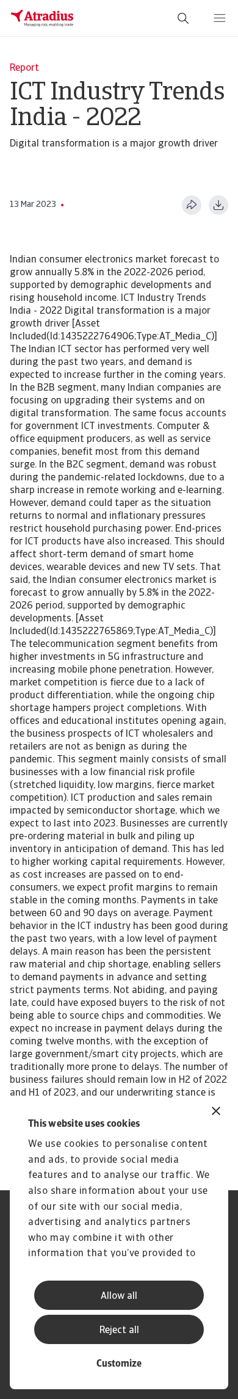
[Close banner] (216, 1112)
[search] (183, 18)
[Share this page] (191, 205)
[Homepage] (42, 18)
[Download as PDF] (218, 205)
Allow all (119, 1296)
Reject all (119, 1331)
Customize (119, 1364)
